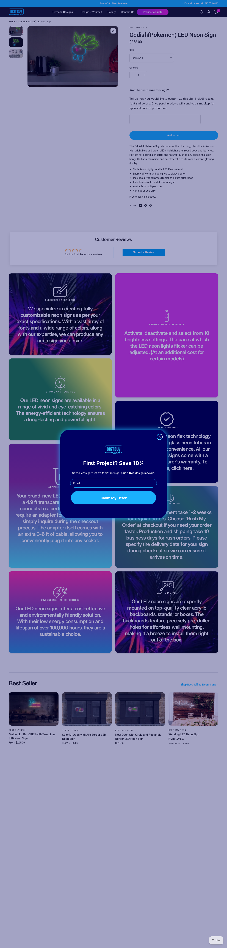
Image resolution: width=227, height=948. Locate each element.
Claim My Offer (114, 497)
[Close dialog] (159, 437)
